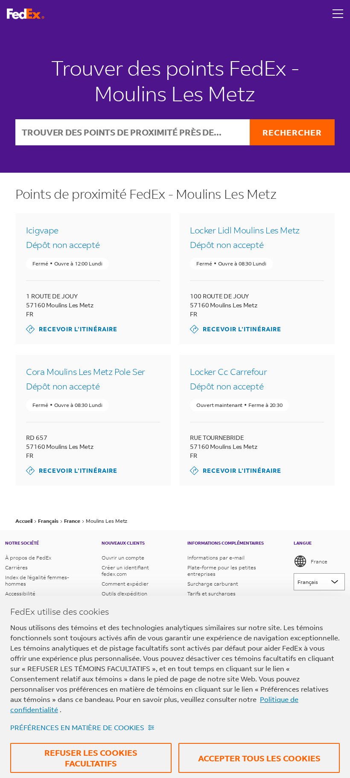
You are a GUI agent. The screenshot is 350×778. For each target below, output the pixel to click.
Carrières (16, 567)
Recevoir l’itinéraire (71, 329)
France (319, 561)
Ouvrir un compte (123, 557)
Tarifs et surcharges (211, 593)
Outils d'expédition (124, 593)
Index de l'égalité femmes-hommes (37, 580)
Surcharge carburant (212, 584)
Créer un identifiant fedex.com (125, 570)
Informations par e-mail (216, 557)
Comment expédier (125, 584)
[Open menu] (338, 13)
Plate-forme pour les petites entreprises (221, 570)
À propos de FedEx (28, 557)
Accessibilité (20, 593)
